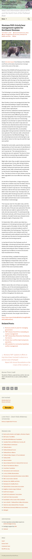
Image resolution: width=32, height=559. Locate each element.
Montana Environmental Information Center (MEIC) (16, 476)
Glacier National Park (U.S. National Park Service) (15, 463)
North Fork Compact (8, 492)
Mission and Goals (6, 402)
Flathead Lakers (7, 447)
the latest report (9, 62)
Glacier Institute (7, 460)
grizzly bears (16, 34)
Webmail (5, 529)
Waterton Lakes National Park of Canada (13, 505)
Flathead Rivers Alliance (9, 452)
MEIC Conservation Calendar (10, 478)
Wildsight (5, 510)
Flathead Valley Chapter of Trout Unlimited (14, 455)
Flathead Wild (6, 457)
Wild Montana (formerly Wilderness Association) (15, 507)
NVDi (16, 526)
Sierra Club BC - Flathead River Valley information (15, 502)
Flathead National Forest (9, 450)
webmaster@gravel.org (9, 524)
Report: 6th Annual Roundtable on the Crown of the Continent (17, 363)
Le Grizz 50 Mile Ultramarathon (11, 473)
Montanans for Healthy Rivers (10, 484)
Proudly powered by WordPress (10, 555)
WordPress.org (5, 549)
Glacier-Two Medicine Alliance (10, 465)
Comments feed (6, 546)
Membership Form (6, 400)
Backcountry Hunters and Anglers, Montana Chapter (16, 434)
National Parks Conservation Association (13, 486)
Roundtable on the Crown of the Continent (14, 499)
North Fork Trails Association (10, 497)
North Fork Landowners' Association (12, 494)
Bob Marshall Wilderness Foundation (12, 439)
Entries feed (5, 543)
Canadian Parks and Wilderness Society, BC (14, 442)
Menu (3, 19)
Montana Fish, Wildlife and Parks (11, 481)
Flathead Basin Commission (10, 444)
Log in (3, 541)
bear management (7, 34)
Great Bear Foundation (9, 468)
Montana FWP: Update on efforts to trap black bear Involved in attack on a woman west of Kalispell (15, 357)
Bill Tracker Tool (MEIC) (9, 437)
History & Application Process (9, 421)
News (27, 32)
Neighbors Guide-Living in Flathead (12, 489)
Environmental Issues (19, 32)
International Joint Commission (11, 471)
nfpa (15, 36)
